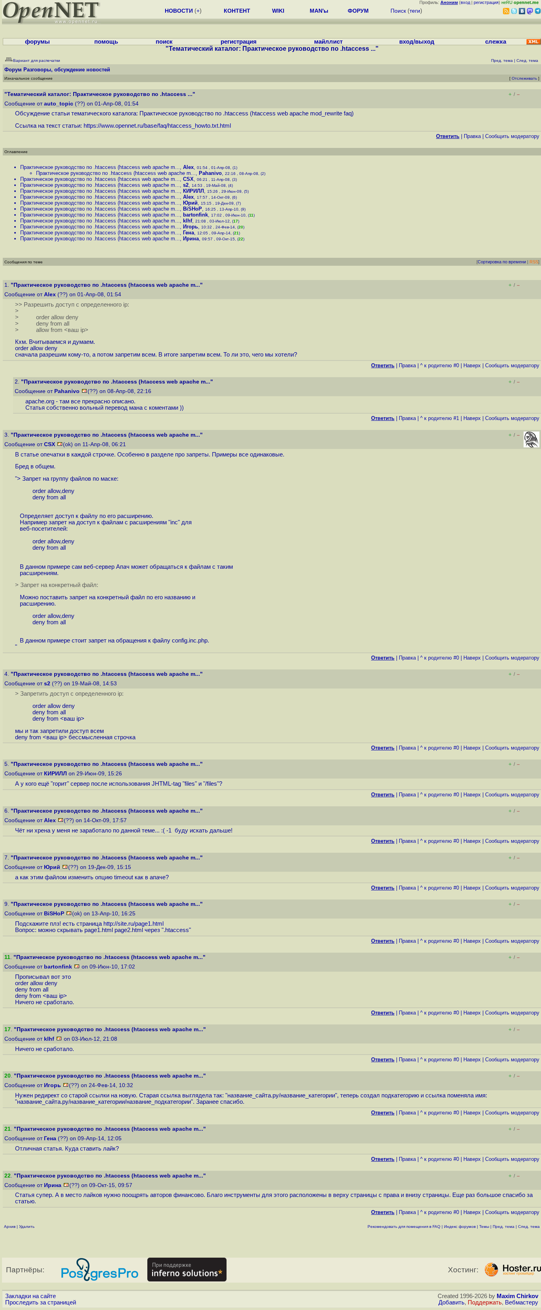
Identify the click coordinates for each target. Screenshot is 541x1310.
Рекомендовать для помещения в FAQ (404, 1226)
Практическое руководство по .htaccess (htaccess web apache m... (100, 167)
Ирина (191, 239)
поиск (164, 41)
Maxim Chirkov (517, 1296)
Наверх (472, 365)
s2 (186, 185)
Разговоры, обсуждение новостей (66, 70)
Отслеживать (524, 78)
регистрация (486, 2)
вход (465, 2)
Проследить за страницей (40, 1302)
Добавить (451, 1302)
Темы (484, 1226)
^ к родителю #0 (439, 365)
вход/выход (416, 41)
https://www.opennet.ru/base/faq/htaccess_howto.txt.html (157, 126)
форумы (37, 41)
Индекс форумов (460, 1226)
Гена (188, 233)
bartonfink (195, 215)
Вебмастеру (521, 1302)
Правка (472, 136)
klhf (187, 221)
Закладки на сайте (30, 1296)
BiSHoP (192, 209)
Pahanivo (210, 173)
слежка (495, 41)
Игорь (190, 227)
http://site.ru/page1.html (133, 924)
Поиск (398, 11)
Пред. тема (503, 1226)
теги (415, 11)
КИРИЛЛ (193, 191)
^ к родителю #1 (439, 418)
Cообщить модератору (512, 136)
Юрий (190, 203)
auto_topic (58, 104)
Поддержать (485, 1302)
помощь (106, 41)
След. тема (529, 1226)
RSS (534, 261)
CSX (188, 179)
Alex (188, 167)
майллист (328, 41)
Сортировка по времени (502, 261)
